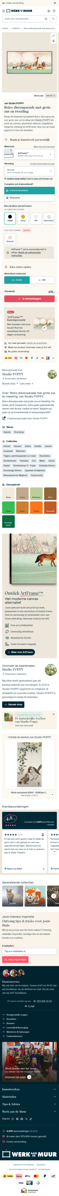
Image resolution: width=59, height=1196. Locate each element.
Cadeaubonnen (14, 1036)
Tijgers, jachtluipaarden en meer (20, 455)
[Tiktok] (30, 1119)
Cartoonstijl (37, 475)
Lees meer (25, 383)
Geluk (52, 460)
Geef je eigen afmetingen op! (30, 178)
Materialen (9, 1096)
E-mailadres (8, 946)
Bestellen (11, 1019)
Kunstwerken (10, 1089)
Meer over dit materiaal (44, 146)
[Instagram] (12, 1119)
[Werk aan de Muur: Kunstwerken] (55, 1089)
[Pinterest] (17, 1119)
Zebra (28, 446)
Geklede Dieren (47, 465)
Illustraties (45, 455)
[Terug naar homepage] (19, 10)
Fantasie (24, 460)
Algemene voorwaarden (23, 1164)
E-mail (31, 1006)
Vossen (17, 446)
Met (44, 280)
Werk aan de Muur (14, 1111)
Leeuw (48, 446)
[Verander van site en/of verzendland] (55, 3)
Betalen (10, 1023)
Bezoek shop (9, 383)
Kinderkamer (10, 460)
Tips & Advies (11, 1104)
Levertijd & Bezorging (17, 1027)
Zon (34, 460)
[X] (26, 1119)
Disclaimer (41, 1164)
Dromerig (18, 432)
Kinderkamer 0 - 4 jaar (24, 465)
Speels (7, 432)
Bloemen (20, 450)
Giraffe (37, 446)
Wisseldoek (15, 197)
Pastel (7, 465)
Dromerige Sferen (12, 470)
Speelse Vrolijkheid (35, 470)
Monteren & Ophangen (18, 1032)
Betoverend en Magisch (15, 475)
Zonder (19, 280)
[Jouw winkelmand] (54, 11)
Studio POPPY (16, 103)
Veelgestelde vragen (17, 1014)
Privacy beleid (44, 1169)
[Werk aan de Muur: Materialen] (55, 1096)
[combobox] (22, 19)
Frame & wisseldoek (19, 190)
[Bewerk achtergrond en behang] (53, 41)
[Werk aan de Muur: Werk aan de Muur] (55, 1111)
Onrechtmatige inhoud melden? (22, 1169)
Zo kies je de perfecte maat (42, 163)
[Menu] (3, 11)
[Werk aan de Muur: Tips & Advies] (55, 1104)
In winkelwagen (31, 298)
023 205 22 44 (44, 1001)
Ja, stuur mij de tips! (15, 959)
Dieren (7, 446)
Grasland (8, 450)
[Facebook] (21, 1119)
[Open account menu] (49, 11)
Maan (42, 460)
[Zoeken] (53, 19)
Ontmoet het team (15, 1077)
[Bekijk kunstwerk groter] (53, 35)
